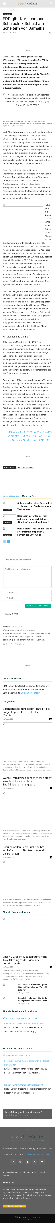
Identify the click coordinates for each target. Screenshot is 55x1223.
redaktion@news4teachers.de (37, 1154)
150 (50, 719)
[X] (20, 42)
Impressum (33, 1220)
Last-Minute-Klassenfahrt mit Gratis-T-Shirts (24, 1023)
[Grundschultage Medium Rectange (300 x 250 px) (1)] (23, 220)
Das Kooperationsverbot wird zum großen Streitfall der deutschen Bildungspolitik (29, 436)
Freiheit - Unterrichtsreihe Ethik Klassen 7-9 (23, 1085)
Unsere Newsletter (12, 678)
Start (4, 10)
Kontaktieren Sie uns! (16, 1115)
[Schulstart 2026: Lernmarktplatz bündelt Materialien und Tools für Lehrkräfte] (9, 988)
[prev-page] (4, 541)
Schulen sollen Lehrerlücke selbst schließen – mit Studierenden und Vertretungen (34, 506)
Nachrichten (13, 10)
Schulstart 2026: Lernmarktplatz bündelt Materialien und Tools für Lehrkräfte (33, 987)
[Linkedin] (32, 42)
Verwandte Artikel (11, 496)
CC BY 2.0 (20, 126)
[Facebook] (13, 42)
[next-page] (8, 541)
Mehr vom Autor (29, 496)
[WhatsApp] (26, 42)
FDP (18, 467)
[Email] (38, 42)
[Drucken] (44, 42)
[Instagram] (20, 1161)
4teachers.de (35, 1217)
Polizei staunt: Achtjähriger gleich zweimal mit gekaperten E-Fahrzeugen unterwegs (34, 531)
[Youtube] (42, 1161)
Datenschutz (22, 1220)
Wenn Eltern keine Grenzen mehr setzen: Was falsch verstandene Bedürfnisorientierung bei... (27, 781)
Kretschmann (28, 467)
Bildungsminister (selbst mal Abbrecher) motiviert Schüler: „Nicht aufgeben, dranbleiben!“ (33, 519)
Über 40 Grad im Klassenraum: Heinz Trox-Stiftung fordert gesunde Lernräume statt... (25, 960)
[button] (4, 3)
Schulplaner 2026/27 (29, 1172)
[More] (51, 42)
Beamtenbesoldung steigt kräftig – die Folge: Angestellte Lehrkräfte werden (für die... (26, 712)
